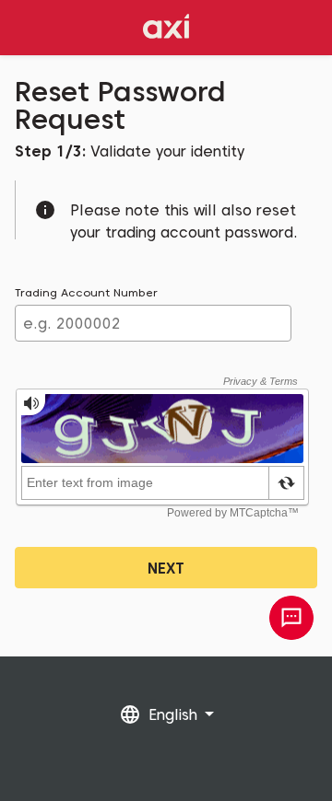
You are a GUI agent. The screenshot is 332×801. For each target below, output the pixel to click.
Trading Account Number (86, 292)
